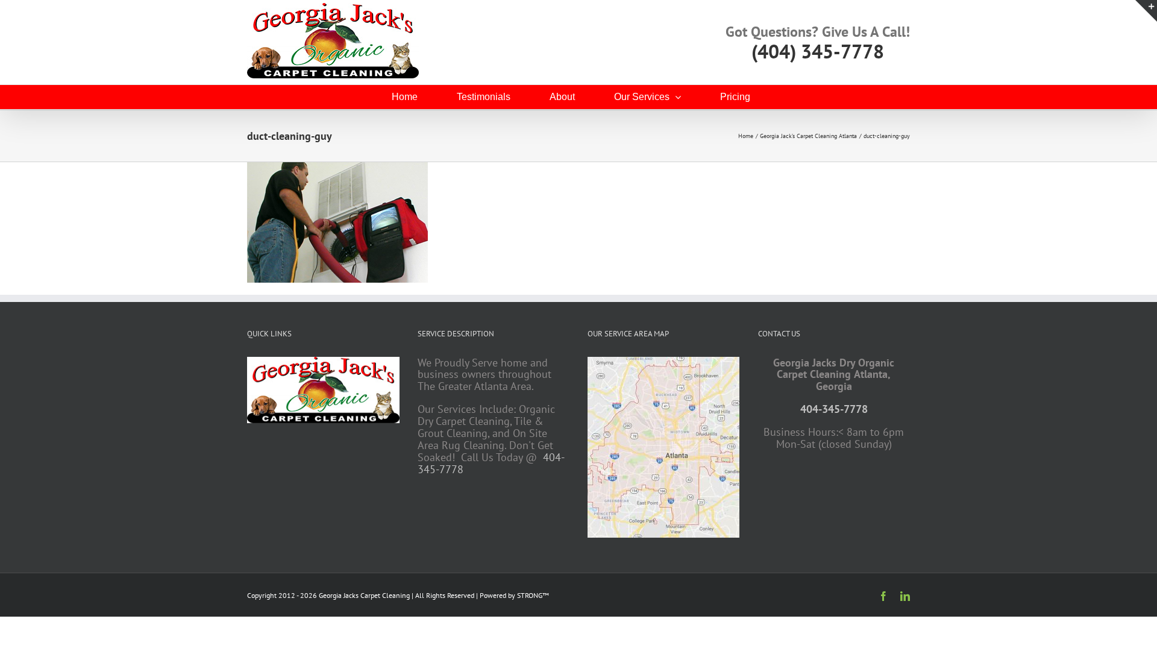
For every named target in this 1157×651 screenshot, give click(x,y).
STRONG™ (533, 595)
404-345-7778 (834, 409)
